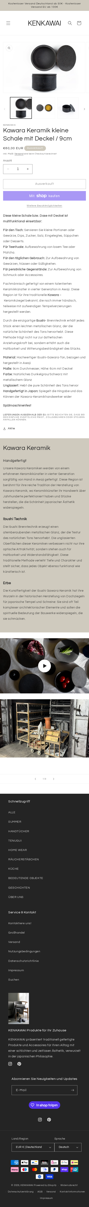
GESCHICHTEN (19, 887)
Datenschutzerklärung (21, 1192)
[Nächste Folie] (53, 779)
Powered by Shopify (45, 1185)
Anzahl (7, 160)
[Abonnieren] (72, 1090)
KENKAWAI (27, 1185)
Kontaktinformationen (72, 1192)
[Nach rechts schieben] (84, 109)
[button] (8, 23)
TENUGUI (15, 840)
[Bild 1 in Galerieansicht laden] (21, 108)
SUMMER (14, 821)
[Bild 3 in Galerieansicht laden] (68, 108)
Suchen (13, 979)
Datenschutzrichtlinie (23, 961)
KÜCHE (13, 868)
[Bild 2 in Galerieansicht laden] (44, 108)
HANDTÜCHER (18, 831)
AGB (39, 1192)
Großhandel (16, 932)
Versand (18, 154)
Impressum (16, 970)
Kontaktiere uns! (19, 923)
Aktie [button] (11, 428)
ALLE (11, 812)
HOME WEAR (17, 850)
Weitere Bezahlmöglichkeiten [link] (44, 205)
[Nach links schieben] (4, 109)
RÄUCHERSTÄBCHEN (23, 859)
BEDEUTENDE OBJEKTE (25, 878)
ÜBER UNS (16, 897)
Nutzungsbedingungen (24, 951)
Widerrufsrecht (69, 1185)
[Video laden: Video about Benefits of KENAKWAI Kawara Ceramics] (44, 665)
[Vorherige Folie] (35, 779)
